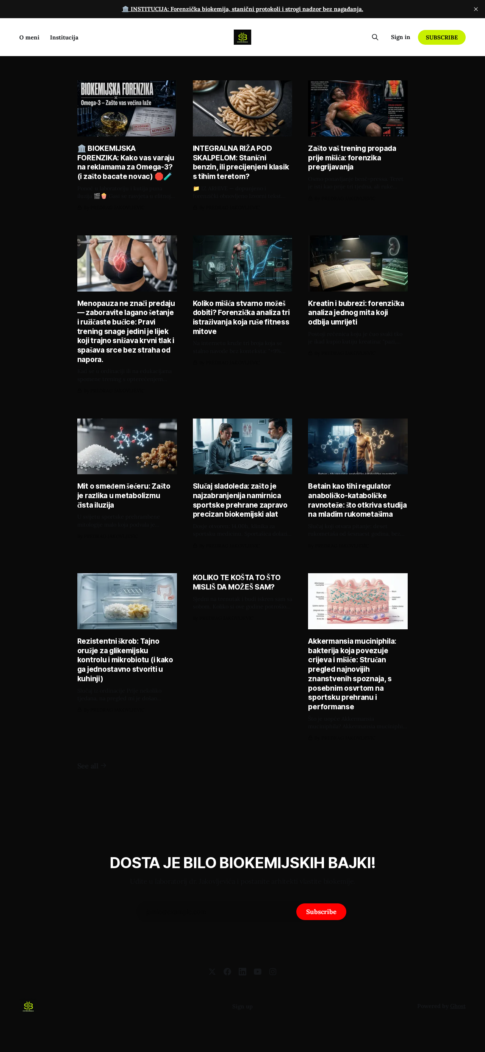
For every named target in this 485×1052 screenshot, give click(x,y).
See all (88, 765)
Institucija (64, 37)
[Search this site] (375, 37)
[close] (476, 9)
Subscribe (441, 37)
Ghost (458, 1006)
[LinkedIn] (242, 971)
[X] (212, 971)
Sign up (242, 1006)
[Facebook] (227, 971)
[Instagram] (273, 971)
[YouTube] (257, 971)
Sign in (400, 37)
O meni (29, 37)
